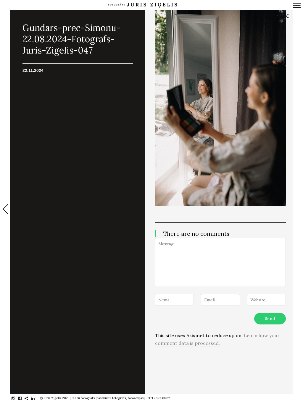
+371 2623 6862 (158, 398)
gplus (29, 398)
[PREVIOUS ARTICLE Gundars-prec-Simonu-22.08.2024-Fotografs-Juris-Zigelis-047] (5, 209)
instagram (16, 398)
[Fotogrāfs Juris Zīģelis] (142, 5)
